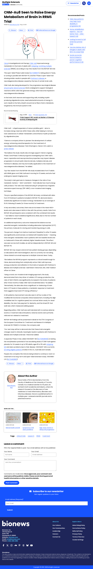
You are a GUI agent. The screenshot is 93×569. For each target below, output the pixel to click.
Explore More (76, 522)
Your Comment (9, 459)
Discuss (13, 30)
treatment (46, 436)
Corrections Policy (78, 528)
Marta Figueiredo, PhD (41, 115)
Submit (10, 510)
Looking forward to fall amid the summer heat (78, 41)
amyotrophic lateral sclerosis (14, 88)
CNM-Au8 (33, 63)
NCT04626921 (12, 359)
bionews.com (13, 537)
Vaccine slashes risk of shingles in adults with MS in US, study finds (78, 49)
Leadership (56, 531)
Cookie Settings (77, 540)
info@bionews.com (13, 539)
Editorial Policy (77, 531)
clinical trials (21, 436)
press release (9, 149)
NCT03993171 (34, 73)
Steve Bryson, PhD (14, 24)
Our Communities (58, 528)
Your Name (8, 451)
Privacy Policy (77, 534)
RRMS (38, 436)
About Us (55, 522)
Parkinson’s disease (38, 78)
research (31, 436)
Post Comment (11, 483)
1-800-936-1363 (12, 541)
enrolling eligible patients (13, 350)
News (30, 115)
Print (31, 30)
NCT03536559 (43, 339)
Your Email (35, 451)
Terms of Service (78, 537)
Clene (6, 63)
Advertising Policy (78, 525)
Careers (55, 534)
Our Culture (56, 525)
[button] (73, 3)
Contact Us (56, 537)
